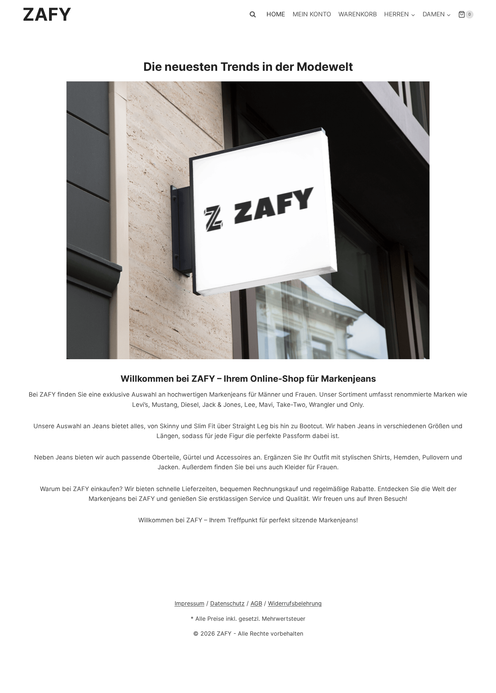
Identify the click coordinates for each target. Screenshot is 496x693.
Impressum (189, 603)
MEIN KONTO (312, 14)
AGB (256, 603)
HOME (276, 14)
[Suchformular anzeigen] (252, 14)
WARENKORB (357, 14)
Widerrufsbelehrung (295, 603)
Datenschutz (227, 603)
